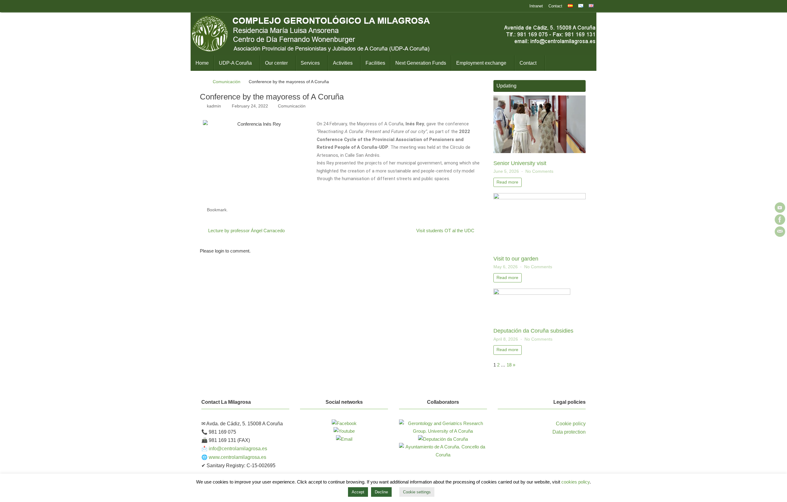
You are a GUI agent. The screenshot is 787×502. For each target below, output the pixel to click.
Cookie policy (571, 423)
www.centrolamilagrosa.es (237, 457)
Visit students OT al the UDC (446, 230)
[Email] (780, 231)
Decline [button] (381, 492)
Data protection (569, 432)
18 (509, 364)
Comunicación (226, 81)
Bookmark (217, 210)
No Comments (539, 171)
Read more (507, 182)
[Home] (203, 81)
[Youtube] (780, 207)
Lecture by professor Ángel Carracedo (246, 230)
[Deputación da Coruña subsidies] (531, 293)
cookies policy (575, 481)
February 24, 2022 (250, 106)
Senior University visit (519, 163)
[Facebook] (780, 219)
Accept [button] (358, 492)
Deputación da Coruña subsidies (533, 331)
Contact (555, 6)
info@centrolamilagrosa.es (238, 448)
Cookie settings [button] (417, 492)
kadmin (214, 106)
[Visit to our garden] (539, 197)
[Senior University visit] (539, 151)
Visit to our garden (515, 259)
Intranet (536, 6)
